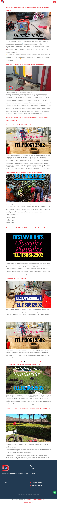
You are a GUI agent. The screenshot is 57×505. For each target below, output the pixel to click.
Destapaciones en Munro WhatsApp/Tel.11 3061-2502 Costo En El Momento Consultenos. (25, 172)
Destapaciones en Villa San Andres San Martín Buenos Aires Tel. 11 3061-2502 (22, 319)
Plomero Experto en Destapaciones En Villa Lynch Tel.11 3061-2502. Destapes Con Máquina (25, 64)
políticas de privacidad (31, 499)
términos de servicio (40, 499)
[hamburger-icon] (54, 2)
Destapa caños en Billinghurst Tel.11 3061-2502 (16, 278)
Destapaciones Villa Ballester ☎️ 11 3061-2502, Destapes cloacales (20, 124)
